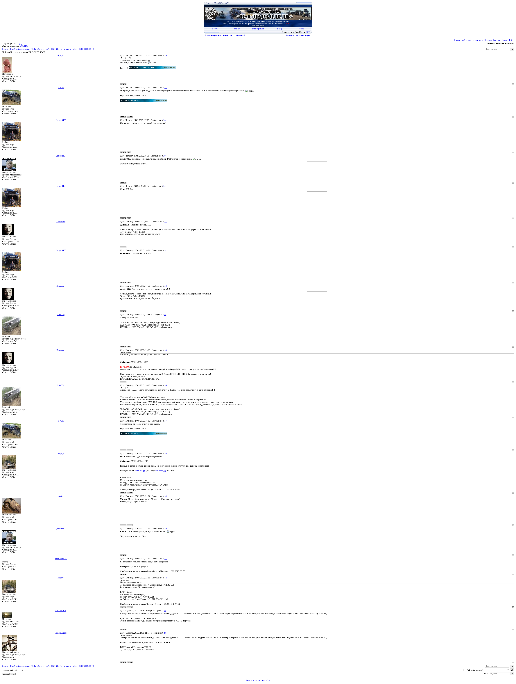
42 (165, 578)
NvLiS (61, 87)
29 (164, 156)
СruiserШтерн (61, 633)
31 (165, 222)
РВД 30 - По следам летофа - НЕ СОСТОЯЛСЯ (72, 49)
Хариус (61, 453)
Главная (236, 29)
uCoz (268, 680)
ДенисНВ (60, 156)
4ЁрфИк (24, 46)
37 (165, 421)
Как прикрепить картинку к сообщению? (225, 35)
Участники (478, 40)
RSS (308, 32)
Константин (60, 610)
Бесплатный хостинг (255, 680)
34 (165, 314)
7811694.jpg (140, 470)
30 (164, 186)
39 (165, 496)
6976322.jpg (160, 470)
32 (165, 250)
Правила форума (492, 40)
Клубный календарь (19, 49)
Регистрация (258, 29)
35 (165, 350)
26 (165, 55)
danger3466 (61, 120)
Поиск (301, 29)
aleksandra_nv (61, 558)
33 (165, 286)
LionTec (60, 314)
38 (165, 453)
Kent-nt (61, 496)
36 (165, 385)
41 (165, 558)
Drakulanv (60, 222)
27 (165, 87)
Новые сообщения (462, 40)
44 (165, 633)
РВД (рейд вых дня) (40, 49)
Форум (215, 29)
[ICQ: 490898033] (129, 346)
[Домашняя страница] (129, 152)
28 (164, 120)
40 (165, 528)
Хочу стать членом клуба (298, 35)
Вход (279, 29)
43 (165, 610)
